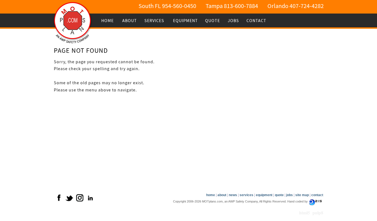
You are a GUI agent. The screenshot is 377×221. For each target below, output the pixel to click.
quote (279, 195)
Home (107, 20)
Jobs (233, 20)
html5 (304, 212)
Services (152, 20)
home (210, 195)
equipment (264, 195)
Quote (212, 20)
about (221, 195)
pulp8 (317, 212)
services (246, 195)
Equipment (184, 20)
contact (317, 195)
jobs (289, 195)
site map (302, 195)
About (129, 20)
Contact (254, 20)
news (233, 195)
